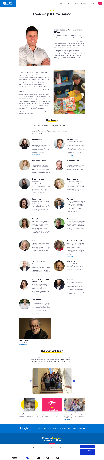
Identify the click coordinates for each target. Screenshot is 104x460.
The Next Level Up (35, 252)
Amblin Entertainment (70, 274)
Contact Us (92, 3)
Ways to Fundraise (47, 428)
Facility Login (82, 428)
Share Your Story (62, 428)
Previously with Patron (35, 194)
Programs (69, 3)
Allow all (87, 446)
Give (100, 3)
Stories (76, 3)
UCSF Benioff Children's (70, 256)
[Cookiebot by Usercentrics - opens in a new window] (14, 458)
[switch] (38, 458)
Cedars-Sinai (34, 294)
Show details (63, 457)
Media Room (55, 428)
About (61, 3)
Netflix (68, 192)
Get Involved (83, 3)
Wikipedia (68, 231)
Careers (68, 428)
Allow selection (88, 450)
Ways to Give (39, 428)
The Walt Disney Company (36, 154)
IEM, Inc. (33, 214)
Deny (88, 453)
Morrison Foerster (69, 213)
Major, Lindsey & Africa (70, 155)
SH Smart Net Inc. (34, 174)
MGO (67, 172)
